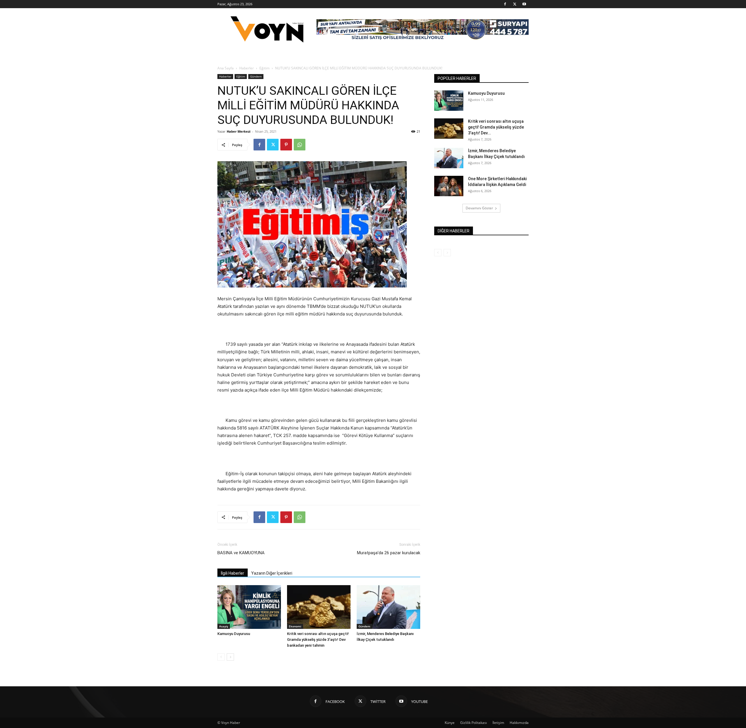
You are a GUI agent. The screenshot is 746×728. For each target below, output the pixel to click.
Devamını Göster (479, 208)
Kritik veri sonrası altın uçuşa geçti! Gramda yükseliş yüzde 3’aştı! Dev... (496, 127)
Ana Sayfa (225, 68)
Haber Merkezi (238, 131)
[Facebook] (505, 4)
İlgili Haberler (232, 573)
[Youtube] (524, 4)
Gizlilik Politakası (473, 722)
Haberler (246, 68)
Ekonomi (295, 626)
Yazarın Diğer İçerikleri (271, 573)
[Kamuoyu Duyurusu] (249, 607)
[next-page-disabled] (447, 252)
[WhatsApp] (299, 144)
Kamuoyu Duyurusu (233, 633)
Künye (450, 722)
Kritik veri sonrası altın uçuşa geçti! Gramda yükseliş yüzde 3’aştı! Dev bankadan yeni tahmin (318, 639)
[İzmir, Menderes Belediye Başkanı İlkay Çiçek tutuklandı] (388, 607)
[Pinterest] (286, 144)
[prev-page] (221, 657)
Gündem (256, 76)
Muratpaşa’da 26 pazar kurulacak (388, 552)
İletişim (498, 722)
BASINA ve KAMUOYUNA (241, 552)
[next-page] (230, 657)
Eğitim (264, 68)
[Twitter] (514, 4)
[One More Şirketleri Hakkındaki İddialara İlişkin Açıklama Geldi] (448, 186)
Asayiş (223, 626)
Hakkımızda (519, 722)
